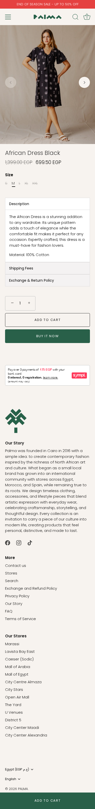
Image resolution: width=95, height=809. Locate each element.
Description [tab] (19, 203)
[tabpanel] (47, 236)
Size (9, 175)
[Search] (75, 17)
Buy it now (47, 336)
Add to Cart (47, 800)
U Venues (14, 712)
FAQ (8, 611)
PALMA (23, 789)
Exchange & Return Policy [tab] (31, 280)
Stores (11, 573)
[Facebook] (7, 542)
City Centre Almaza (23, 682)
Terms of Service (20, 618)
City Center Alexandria (26, 735)
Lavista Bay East (20, 651)
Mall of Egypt (16, 674)
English (10, 779)
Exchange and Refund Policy (31, 588)
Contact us (15, 565)
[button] (10, 82)
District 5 (13, 720)
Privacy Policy (17, 596)
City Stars (14, 689)
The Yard (13, 704)
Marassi (12, 643)
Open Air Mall (17, 697)
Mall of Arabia (17, 666)
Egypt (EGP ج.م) (17, 769)
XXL (35, 183)
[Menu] (8, 17)
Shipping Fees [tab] (21, 268)
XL (26, 183)
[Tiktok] (29, 542)
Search (11, 580)
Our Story (13, 603)
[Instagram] (18, 542)
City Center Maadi (22, 727)
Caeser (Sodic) (19, 659)
